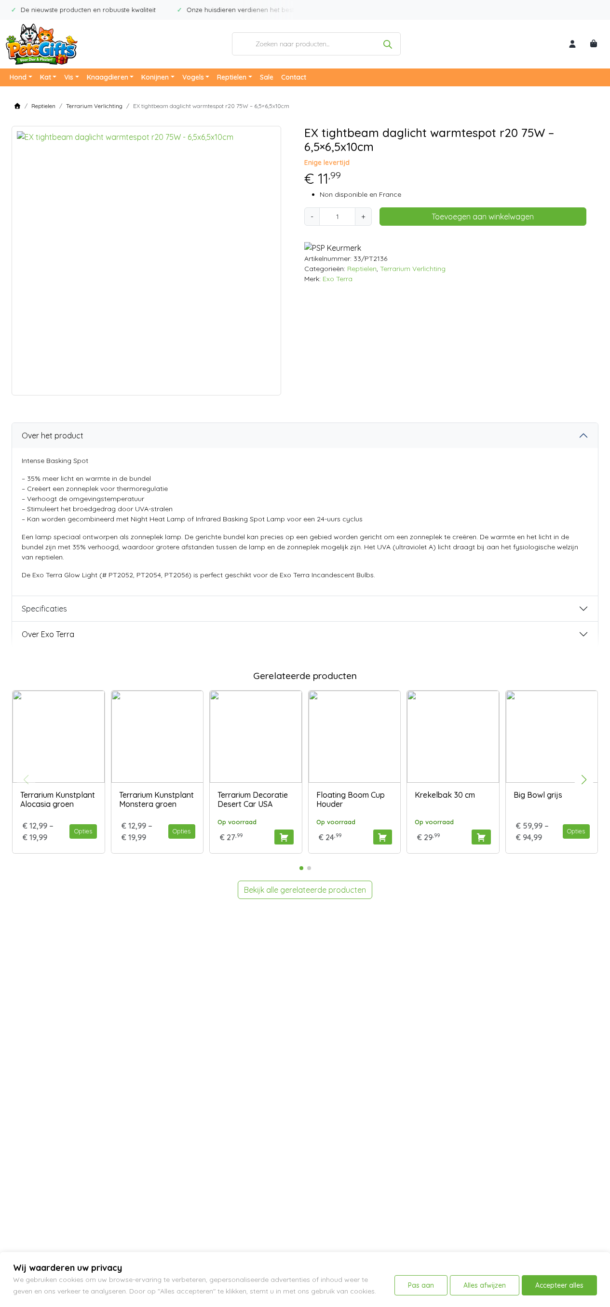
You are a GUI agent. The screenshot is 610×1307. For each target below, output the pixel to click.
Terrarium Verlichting (94, 105)
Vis (68, 77)
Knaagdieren (107, 77)
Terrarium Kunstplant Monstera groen (156, 799)
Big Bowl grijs (538, 795)
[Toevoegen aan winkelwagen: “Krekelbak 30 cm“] (481, 837)
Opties (83, 831)
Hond (18, 77)
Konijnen (155, 77)
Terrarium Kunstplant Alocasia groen (57, 799)
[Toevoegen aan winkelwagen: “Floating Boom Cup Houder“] (383, 837)
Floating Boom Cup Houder (350, 799)
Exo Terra (337, 278)
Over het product (52, 435)
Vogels (193, 77)
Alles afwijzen (484, 1285)
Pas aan (421, 1285)
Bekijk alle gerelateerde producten (305, 890)
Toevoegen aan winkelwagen (483, 216)
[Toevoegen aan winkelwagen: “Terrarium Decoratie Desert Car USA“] (284, 837)
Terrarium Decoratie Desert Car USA (252, 799)
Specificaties (44, 608)
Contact (293, 77)
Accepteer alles (559, 1285)
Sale (266, 77)
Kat (45, 77)
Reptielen (231, 77)
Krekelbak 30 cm (445, 795)
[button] (584, 780)
